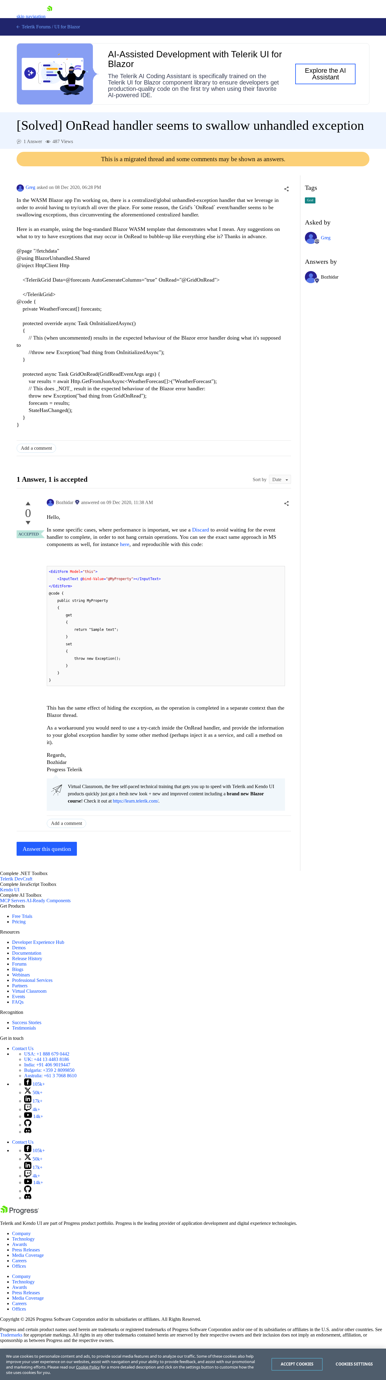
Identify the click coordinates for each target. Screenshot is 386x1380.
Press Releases (26, 1249)
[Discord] (27, 1131)
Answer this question (47, 849)
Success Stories (26, 1022)
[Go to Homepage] (49, 16)
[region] (193, 1364)
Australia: (50, 1075)
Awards (19, 1244)
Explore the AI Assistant (325, 74)
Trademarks (11, 1334)
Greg (30, 187)
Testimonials (24, 1027)
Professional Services (32, 980)
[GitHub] (27, 1124)
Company (21, 1233)
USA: (46, 1053)
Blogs (17, 969)
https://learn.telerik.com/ (135, 800)
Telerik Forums (36, 26)
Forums (19, 963)
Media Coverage (28, 1255)
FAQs (18, 1002)
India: (47, 1064)
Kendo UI (9, 889)
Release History (27, 958)
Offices (19, 1266)
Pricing (19, 921)
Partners (19, 985)
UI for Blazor (67, 26)
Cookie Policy (88, 1367)
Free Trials (22, 916)
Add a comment (36, 448)
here (124, 544)
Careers (19, 1260)
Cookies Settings (354, 1364)
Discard (200, 530)
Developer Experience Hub (38, 942)
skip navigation (31, 16)
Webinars (21, 974)
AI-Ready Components (48, 900)
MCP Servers (12, 900)
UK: (46, 1059)
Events (18, 996)
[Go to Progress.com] (19, 1212)
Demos (19, 947)
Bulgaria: (49, 1070)
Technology (23, 1238)
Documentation (26, 953)
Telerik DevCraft (16, 878)
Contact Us (22, 1048)
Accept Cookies (297, 1364)
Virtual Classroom (29, 991)
